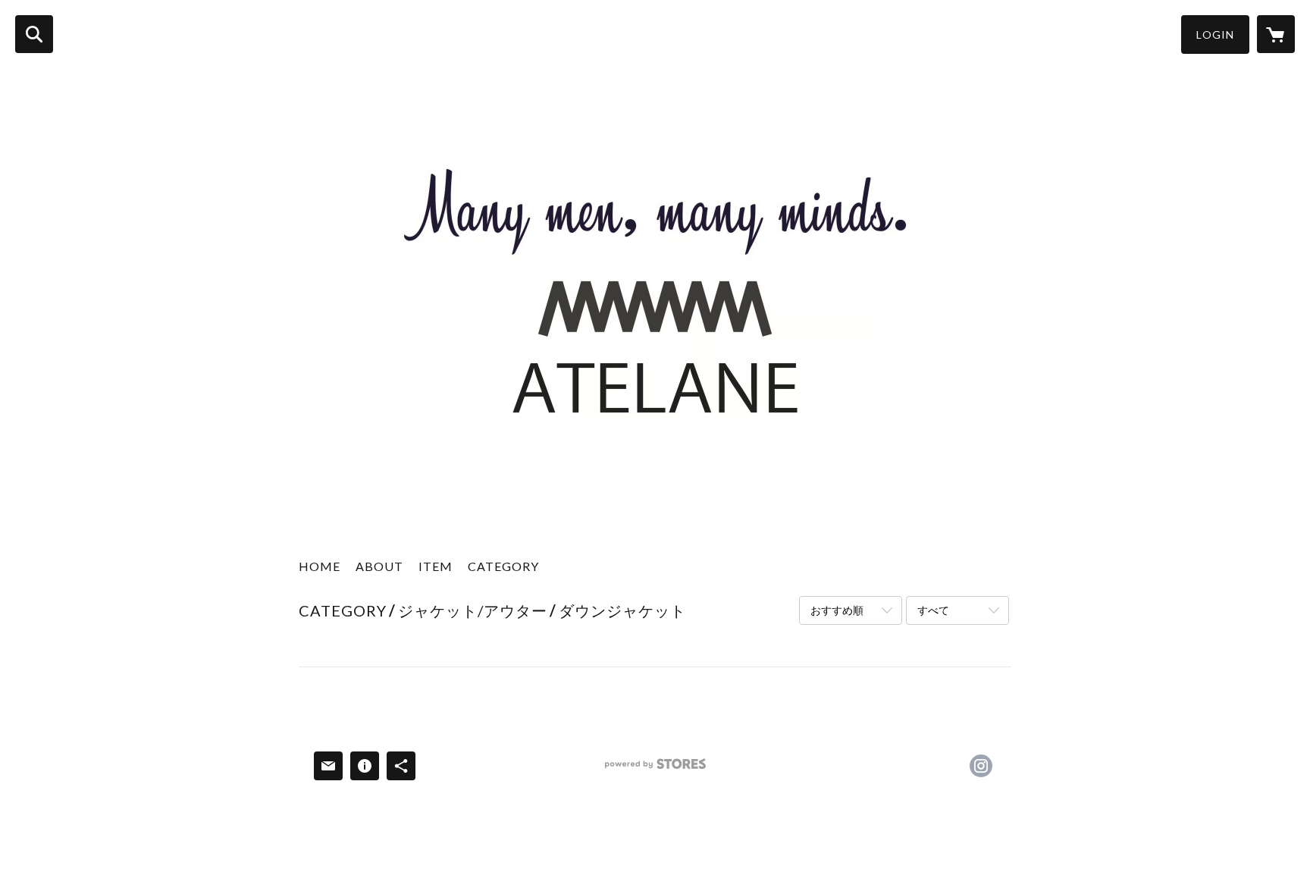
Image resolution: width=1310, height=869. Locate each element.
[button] (1215, 34)
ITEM (435, 566)
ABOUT (379, 566)
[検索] (34, 34)
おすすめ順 (836, 610)
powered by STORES (655, 769)
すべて (933, 610)
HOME (319, 566)
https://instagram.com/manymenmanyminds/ (981, 765)
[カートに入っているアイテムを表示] (1276, 34)
